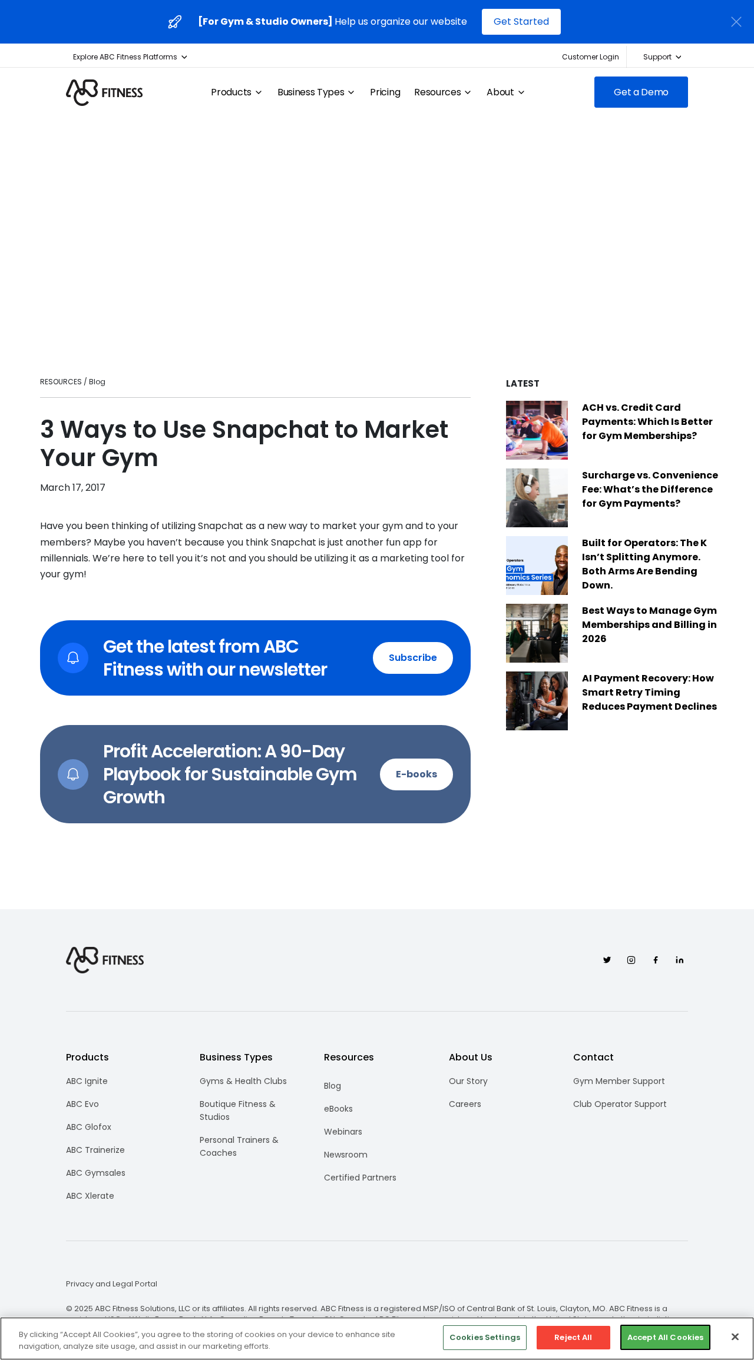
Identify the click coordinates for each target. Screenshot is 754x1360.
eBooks (338, 1109)
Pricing (385, 92)
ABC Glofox (88, 1127)
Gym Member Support (619, 1081)
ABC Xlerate (90, 1196)
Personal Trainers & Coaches (239, 1146)
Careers (465, 1104)
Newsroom (346, 1155)
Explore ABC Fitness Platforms (125, 57)
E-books (416, 774)
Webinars (343, 1132)
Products (231, 92)
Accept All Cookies (665, 1337)
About (500, 92)
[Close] (735, 1336)
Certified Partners (360, 1177)
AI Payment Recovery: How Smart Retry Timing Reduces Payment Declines (649, 692)
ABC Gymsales (95, 1173)
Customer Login (590, 57)
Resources (437, 92)
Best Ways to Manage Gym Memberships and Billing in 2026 (649, 625)
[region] (377, 1338)
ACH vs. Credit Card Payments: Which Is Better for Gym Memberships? (647, 422)
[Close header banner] (736, 22)
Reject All (573, 1337)
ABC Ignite (87, 1081)
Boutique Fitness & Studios (238, 1110)
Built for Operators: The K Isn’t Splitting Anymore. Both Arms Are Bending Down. (644, 564)
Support (657, 57)
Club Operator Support (620, 1104)
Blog (332, 1086)
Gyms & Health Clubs (243, 1081)
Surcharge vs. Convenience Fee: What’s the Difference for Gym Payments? (650, 489)
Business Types (311, 92)
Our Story (468, 1081)
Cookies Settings (484, 1337)
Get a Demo (641, 92)
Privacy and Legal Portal (111, 1284)
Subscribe (413, 657)
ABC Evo (82, 1104)
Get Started (521, 21)
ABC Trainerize (95, 1150)
